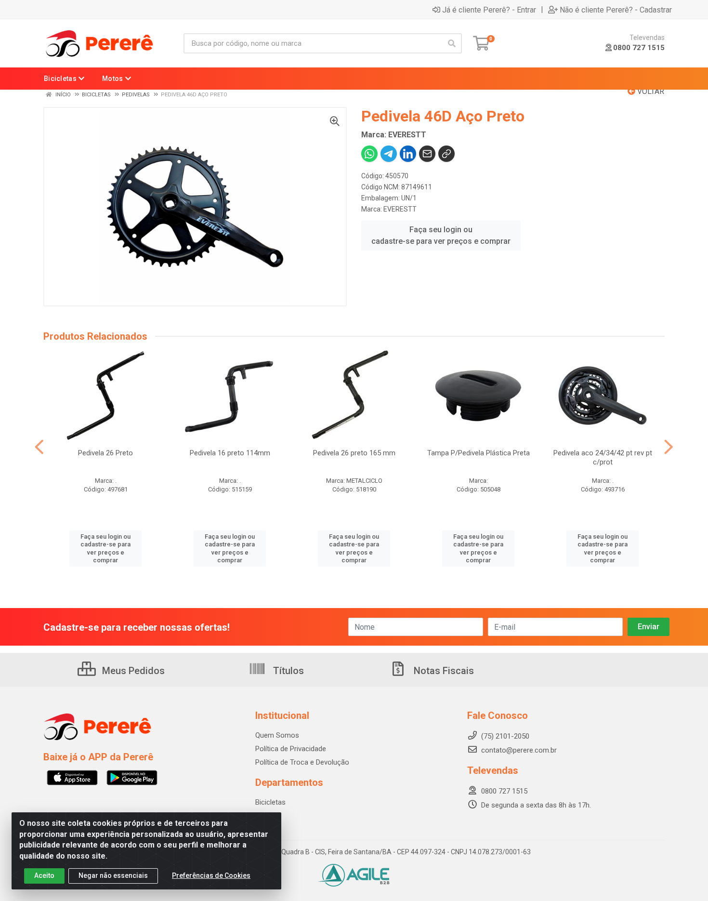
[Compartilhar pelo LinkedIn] (408, 154)
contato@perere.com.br (519, 750)
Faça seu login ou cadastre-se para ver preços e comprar (441, 235)
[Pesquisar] (452, 43)
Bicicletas (270, 802)
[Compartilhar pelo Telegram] (388, 154)
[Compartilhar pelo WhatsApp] (369, 154)
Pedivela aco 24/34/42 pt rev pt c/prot (602, 457)
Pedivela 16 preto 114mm (230, 453)
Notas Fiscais (442, 670)
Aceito (44, 875)
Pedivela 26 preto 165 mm (354, 453)
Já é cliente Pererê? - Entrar (489, 9)
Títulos (287, 670)
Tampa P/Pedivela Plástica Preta (478, 453)
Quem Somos (277, 735)
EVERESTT (400, 209)
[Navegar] (39, 447)
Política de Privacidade (290, 748)
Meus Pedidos (132, 670)
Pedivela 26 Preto (105, 453)
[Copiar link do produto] (446, 154)
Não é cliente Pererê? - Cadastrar (616, 9)
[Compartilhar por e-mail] (427, 154)
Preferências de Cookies (211, 875)
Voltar (649, 91)
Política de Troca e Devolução (302, 762)
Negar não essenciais (113, 875)
